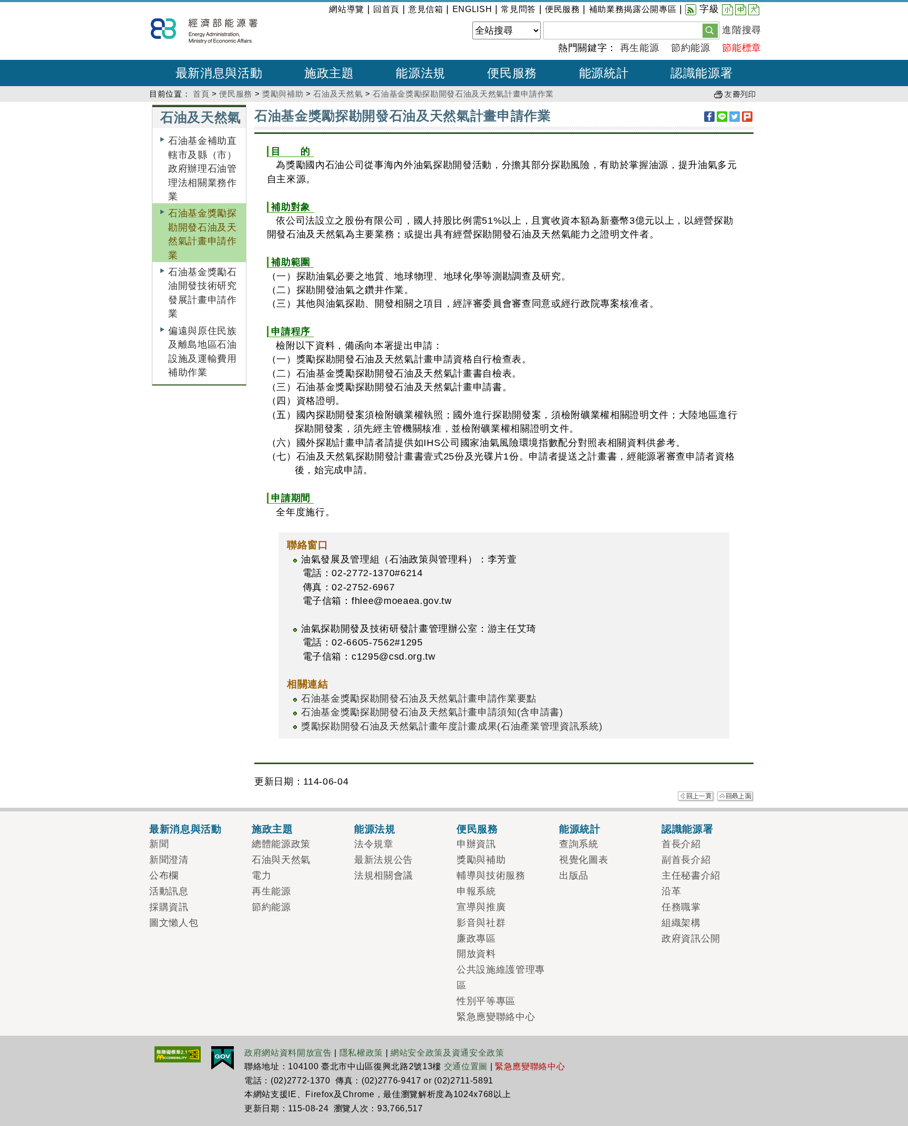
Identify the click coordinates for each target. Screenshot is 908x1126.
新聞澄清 (169, 859)
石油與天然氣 (281, 859)
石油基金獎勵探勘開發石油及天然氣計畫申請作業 (463, 93)
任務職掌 (681, 907)
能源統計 (580, 829)
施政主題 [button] (329, 73)
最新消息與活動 (185, 829)
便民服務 (562, 9)
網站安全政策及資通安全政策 (447, 1052)
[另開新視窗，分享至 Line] (722, 116)
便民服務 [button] (512, 73)
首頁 (201, 93)
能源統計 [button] (604, 73)
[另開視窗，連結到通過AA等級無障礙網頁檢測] (177, 1053)
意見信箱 (425, 9)
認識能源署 (687, 829)
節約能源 (690, 48)
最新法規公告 (383, 859)
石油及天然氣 (338, 93)
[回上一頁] (696, 795)
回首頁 (386, 9)
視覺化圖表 (583, 859)
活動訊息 (169, 891)
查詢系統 (579, 844)
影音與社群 (481, 923)
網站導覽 (346, 9)
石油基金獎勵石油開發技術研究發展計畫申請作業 (202, 293)
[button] (710, 30)
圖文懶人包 (173, 923)
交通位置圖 (466, 1066)
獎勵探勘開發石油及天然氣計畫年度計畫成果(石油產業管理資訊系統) (451, 726)
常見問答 (518, 9)
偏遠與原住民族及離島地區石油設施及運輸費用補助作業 (202, 352)
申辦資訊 (476, 844)
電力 (261, 875)
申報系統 (476, 891)
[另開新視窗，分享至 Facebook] (709, 116)
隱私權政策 (361, 1052)
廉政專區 (476, 938)
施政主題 (272, 829)
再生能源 (639, 48)
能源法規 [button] (421, 73)
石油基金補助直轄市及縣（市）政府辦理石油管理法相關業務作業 (202, 168)
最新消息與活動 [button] (219, 73)
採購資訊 (169, 907)
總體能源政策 (281, 844)
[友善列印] (734, 93)
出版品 (574, 875)
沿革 (671, 891)
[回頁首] (735, 795)
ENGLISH (472, 9)
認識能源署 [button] (701, 73)
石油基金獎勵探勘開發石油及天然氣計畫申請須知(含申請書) (432, 712)
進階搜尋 (741, 30)
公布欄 (164, 875)
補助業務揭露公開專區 (633, 9)
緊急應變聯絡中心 (496, 1017)
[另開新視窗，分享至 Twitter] (734, 116)
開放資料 (476, 953)
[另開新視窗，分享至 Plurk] (747, 116)
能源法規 (375, 829)
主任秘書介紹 (691, 875)
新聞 (159, 844)
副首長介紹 (686, 859)
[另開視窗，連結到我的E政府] (222, 1057)
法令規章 (374, 844)
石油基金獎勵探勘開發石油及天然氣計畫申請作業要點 (418, 698)
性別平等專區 (486, 1001)
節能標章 (741, 48)
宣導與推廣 (481, 907)
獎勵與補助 (282, 93)
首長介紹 (681, 844)
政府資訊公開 (691, 938)
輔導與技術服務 (491, 875)
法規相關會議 (383, 875)
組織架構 (681, 923)
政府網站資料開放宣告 (288, 1052)
